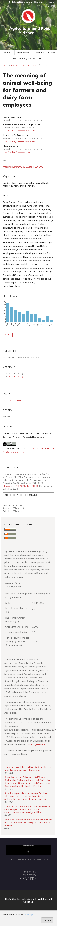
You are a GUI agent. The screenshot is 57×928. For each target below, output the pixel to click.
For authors (22, 52)
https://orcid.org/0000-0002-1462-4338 (19, 152)
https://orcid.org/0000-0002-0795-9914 (19, 131)
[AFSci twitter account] (28, 848)
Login (51, 1)
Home (5, 65)
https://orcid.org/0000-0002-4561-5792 (19, 141)
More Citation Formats (21, 495)
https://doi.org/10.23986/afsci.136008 (23, 166)
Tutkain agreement (35, 744)
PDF (9, 335)
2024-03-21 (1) (16, 376)
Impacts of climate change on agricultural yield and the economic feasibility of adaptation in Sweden (28, 822)
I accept (47, 920)
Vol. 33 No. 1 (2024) (30, 65)
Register (38, 1)
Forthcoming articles (24, 58)
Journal (7, 52)
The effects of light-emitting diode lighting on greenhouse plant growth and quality (27, 768)
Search (51, 5)
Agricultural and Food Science (30, 30)
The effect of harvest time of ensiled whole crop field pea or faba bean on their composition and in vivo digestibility (27, 809)
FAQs (42, 58)
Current (51, 52)
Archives (39, 52)
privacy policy (30, 914)
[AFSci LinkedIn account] (28, 854)
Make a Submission (21, 1)
